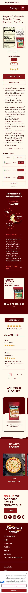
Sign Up (10, 510)
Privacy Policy (8, 567)
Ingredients (12, 234)
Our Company (9, 536)
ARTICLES (7, 554)
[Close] (26, 2)
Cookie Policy (17, 583)
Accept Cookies (14, 590)
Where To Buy (14, 82)
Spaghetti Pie (14, 481)
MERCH (6, 550)
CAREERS (7, 547)
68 (15, 378)
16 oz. (14, 64)
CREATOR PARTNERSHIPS (13, 558)
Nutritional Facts (12, 267)
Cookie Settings (14, 586)
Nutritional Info (14, 77)
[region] (14, 582)
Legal (5, 570)
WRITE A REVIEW (14, 320)
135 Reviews (15, 71)
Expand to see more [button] (13, 149)
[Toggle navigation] (22, 8)
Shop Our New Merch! (12, 2)
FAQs (6, 540)
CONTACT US (8, 543)
